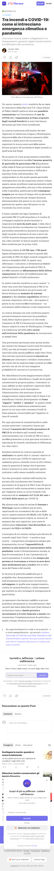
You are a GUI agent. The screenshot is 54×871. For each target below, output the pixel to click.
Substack (14, 866)
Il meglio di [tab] (8, 745)
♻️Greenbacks (9, 11)
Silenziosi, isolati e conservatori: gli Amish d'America (20, 774)
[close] (47, 780)
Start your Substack (20, 859)
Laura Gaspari (18, 764)
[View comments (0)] (10, 57)
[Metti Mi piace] (4, 57)
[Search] (49, 745)
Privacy (27, 851)
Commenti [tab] (8, 714)
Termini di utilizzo (29, 833)
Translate (8, 15)
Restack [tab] (18, 714)
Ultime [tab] (18, 745)
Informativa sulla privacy (35, 838)
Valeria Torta (13, 49)
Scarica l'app (39, 859)
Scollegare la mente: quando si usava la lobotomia (18, 753)
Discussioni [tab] (27, 745)
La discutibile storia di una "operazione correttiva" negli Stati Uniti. (18, 759)
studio (24, 104)
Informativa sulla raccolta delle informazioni (25, 683)
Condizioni (35, 851)
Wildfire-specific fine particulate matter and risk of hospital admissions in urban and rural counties (29, 641)
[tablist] (12, 713)
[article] (27, 760)
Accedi (48, 3)
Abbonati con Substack (29, 828)
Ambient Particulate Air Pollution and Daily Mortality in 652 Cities (28, 635)
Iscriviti (40, 3)
